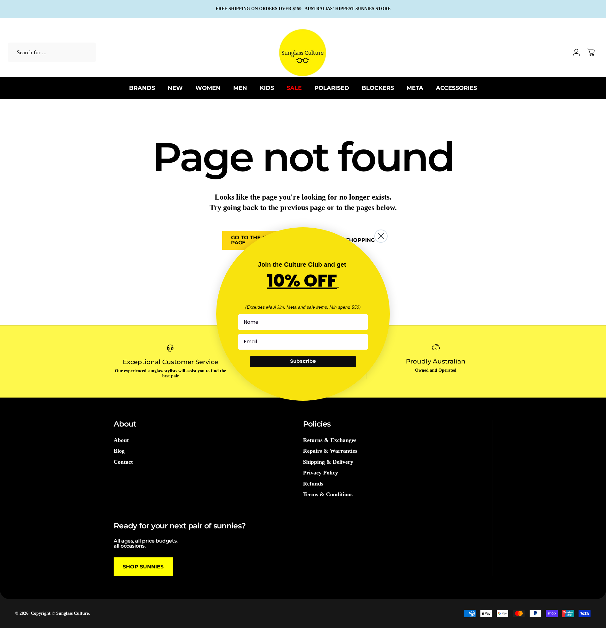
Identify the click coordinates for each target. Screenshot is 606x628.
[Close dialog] (381, 236)
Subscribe (303, 361)
